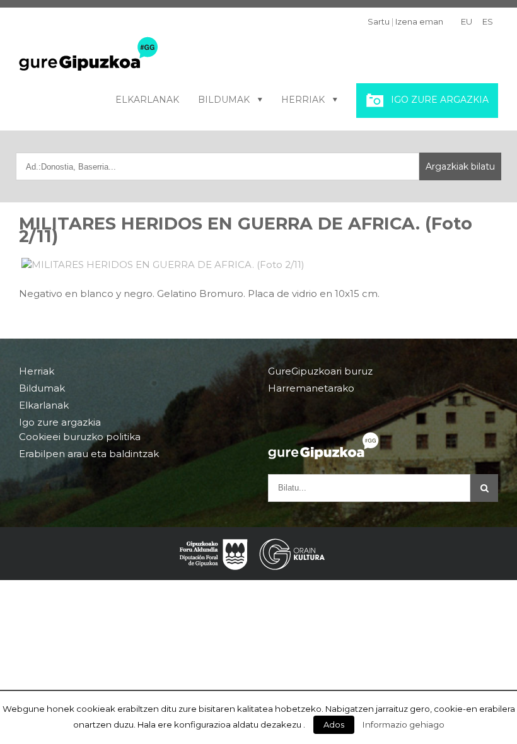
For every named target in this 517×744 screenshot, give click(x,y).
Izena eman (419, 21)
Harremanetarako (311, 388)
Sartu (379, 21)
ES (487, 21)
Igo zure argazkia (440, 99)
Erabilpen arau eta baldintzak (89, 454)
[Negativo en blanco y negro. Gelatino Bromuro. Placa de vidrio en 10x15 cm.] (258, 264)
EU (466, 21)
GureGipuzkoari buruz (320, 371)
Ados (333, 724)
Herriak (303, 99)
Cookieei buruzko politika (80, 437)
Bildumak (224, 99)
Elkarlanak (147, 99)
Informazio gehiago (403, 724)
